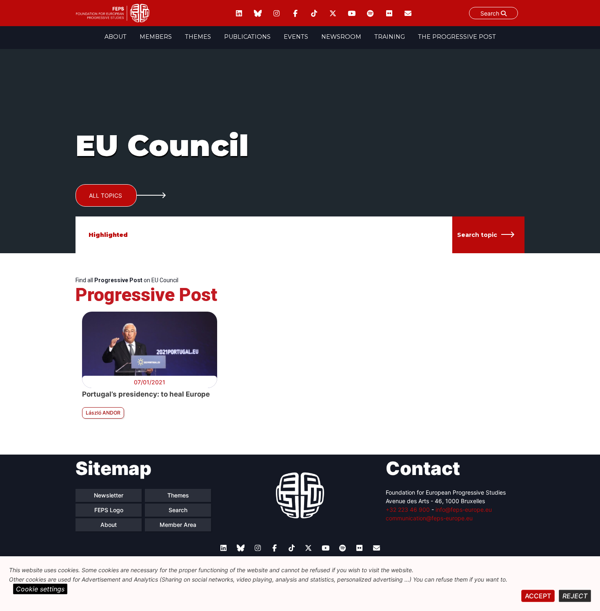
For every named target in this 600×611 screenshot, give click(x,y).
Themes (198, 36)
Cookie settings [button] (40, 589)
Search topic (477, 235)
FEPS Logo (108, 509)
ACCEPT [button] (538, 596)
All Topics (105, 195)
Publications (247, 36)
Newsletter (108, 495)
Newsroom (341, 36)
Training (389, 36)
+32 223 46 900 (408, 509)
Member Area (178, 524)
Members (156, 36)
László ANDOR (103, 413)
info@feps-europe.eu (464, 509)
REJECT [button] (574, 596)
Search (490, 13)
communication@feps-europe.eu (429, 518)
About (115, 36)
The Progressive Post (457, 36)
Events (296, 36)
